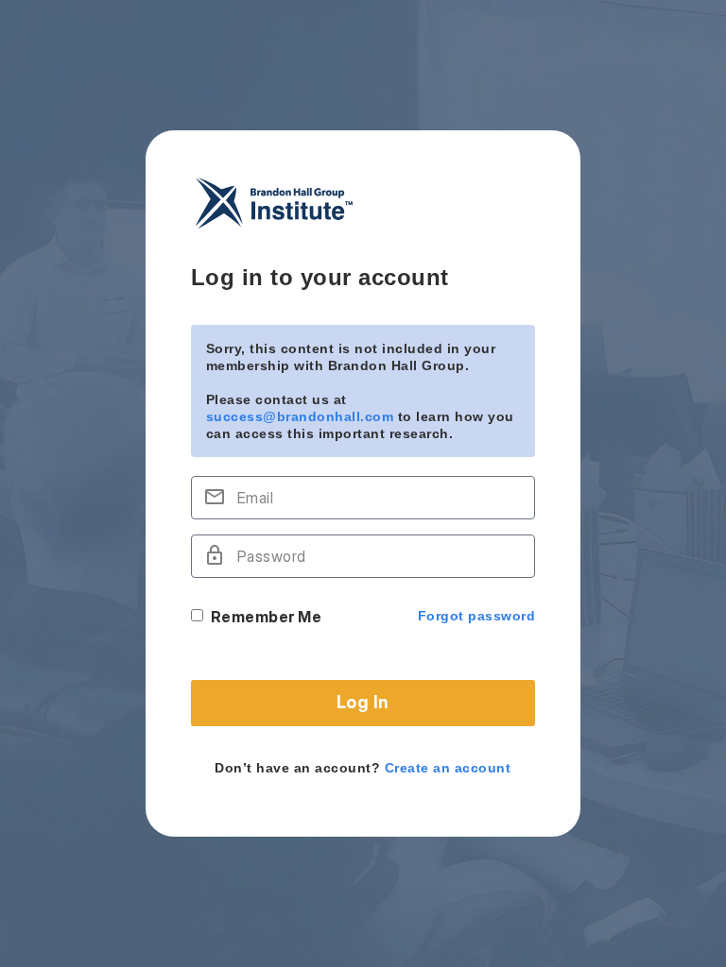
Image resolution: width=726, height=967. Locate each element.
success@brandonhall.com (300, 416)
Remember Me (266, 616)
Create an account (448, 767)
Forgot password (477, 615)
